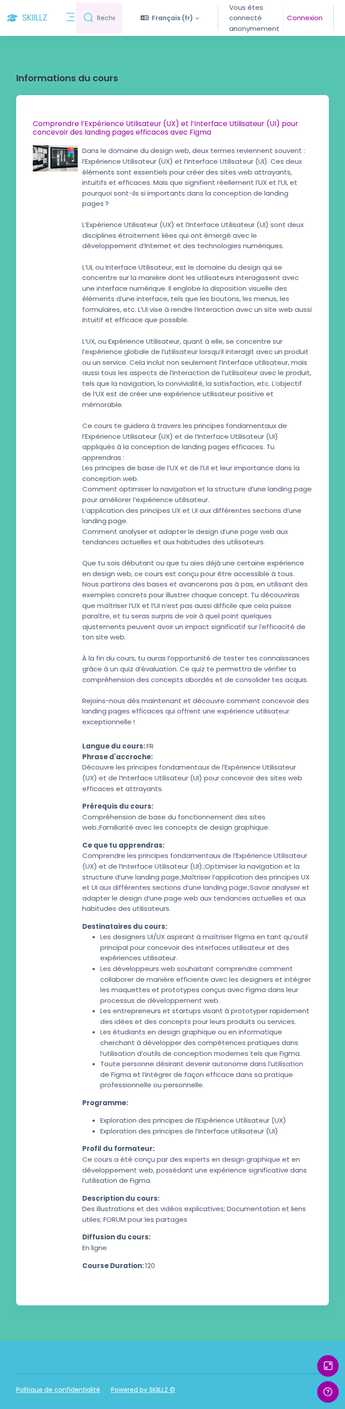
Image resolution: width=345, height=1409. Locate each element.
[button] (170, 18)
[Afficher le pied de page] (328, 1392)
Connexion (305, 17)
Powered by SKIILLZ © (143, 1389)
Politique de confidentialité (58, 1389)
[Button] (328, 1366)
